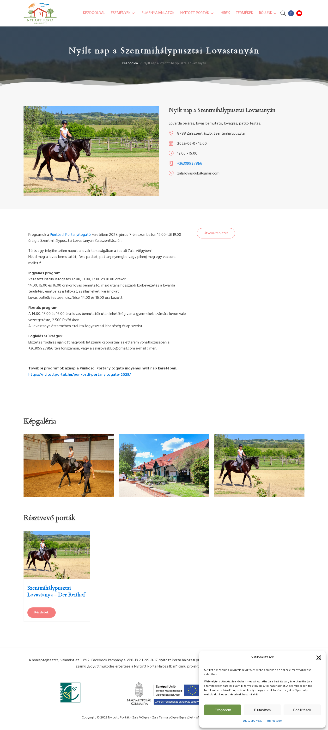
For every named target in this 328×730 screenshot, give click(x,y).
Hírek (225, 13)
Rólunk (265, 13)
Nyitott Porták (194, 13)
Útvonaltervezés (216, 233)
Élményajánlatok (158, 13)
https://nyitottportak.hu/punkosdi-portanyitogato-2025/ (79, 375)
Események (121, 13)
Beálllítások (302, 710)
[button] (318, 657)
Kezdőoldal (94, 13)
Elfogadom (222, 710)
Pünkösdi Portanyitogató (70, 235)
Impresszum (275, 720)
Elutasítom (262, 710)
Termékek (244, 13)
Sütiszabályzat (252, 720)
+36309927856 (189, 164)
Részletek (41, 612)
